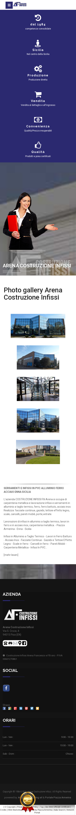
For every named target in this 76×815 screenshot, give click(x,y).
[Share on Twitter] (31, 708)
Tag (41, 807)
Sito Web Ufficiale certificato (57, 807)
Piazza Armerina (45, 810)
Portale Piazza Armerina (58, 797)
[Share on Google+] (15, 708)
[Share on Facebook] (4, 708)
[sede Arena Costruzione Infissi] (38, 325)
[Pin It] (26, 708)
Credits (3, 810)
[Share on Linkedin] (20, 708)
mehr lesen (11, 554)
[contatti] (15, 643)
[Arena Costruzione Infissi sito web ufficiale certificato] (28, 802)
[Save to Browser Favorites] (37, 708)
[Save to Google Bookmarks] (9, 708)
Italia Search (59, 810)
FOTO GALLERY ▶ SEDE (38, 304)
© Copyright (10, 807)
